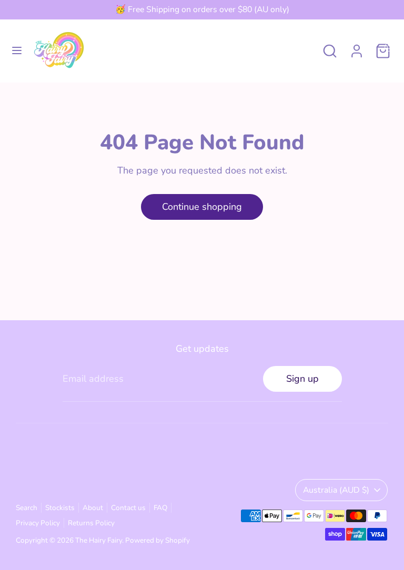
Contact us (128, 508)
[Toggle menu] (16, 51)
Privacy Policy (38, 523)
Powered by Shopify (157, 540)
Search (26, 508)
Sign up (302, 378)
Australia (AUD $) (336, 490)
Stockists (60, 508)
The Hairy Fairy (98, 540)
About (93, 508)
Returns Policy (91, 523)
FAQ (160, 508)
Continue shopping (202, 206)
